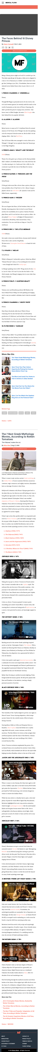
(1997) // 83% (12, 545)
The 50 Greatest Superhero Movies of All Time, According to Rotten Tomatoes (18, 1017)
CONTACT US (25, 1036)
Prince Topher (12, 217)
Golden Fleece (8, 481)
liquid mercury (30, 607)
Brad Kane (19, 136)
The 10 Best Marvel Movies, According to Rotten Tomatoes (19, 1007)
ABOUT (3, 1036)
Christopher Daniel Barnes (17, 243)
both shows (16, 190)
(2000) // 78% (19, 548)
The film (20, 788)
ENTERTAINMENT (12, 413)
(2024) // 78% (13, 552)
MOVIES (21, 413)
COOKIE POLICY (5, 1041)
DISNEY (4, 413)
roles (34, 269)
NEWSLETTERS (5, 1038)
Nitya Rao (7, 445)
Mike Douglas (28, 112)
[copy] (12, 47)
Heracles (4, 851)
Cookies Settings (26, 1046)
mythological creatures (16, 806)
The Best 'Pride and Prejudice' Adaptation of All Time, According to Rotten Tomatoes (18, 1012)
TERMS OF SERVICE (27, 1041)
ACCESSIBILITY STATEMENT (8, 1043)
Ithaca (25, 973)
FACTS (33, 413)
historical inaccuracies (26, 660)
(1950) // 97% (12, 531)
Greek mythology (29, 478)
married (33, 343)
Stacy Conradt (8, 44)
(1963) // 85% (18, 541)
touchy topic (22, 264)
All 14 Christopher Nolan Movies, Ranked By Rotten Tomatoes (17, 1002)
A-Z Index (3, 1046)
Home (4, 421)
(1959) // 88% (14, 538)
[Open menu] (3, 3)
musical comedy (15, 909)
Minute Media (15, 1050)
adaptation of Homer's (11, 501)
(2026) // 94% (14, 534)
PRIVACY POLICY (26, 1038)
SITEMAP (24, 1043)
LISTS (27, 413)
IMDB (3, 154)
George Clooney (21, 915)
